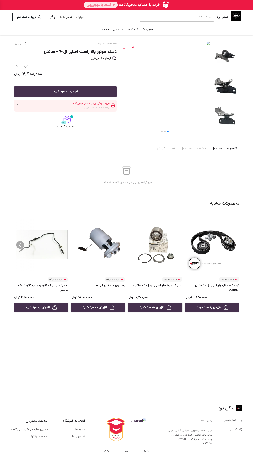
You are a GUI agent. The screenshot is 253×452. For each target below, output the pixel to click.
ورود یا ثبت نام (26, 17)
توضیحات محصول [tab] (224, 148)
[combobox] (173, 17)
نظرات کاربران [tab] (166, 148)
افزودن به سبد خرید (65, 91)
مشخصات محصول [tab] (193, 148)
